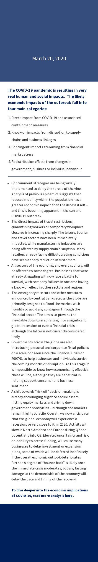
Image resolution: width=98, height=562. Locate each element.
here (68, 495)
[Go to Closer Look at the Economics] (72, 495)
